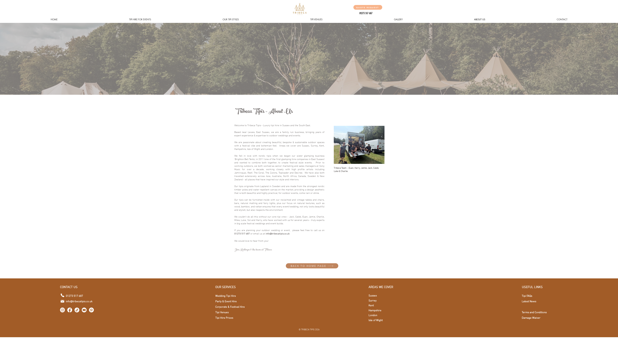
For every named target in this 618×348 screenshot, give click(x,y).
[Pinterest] (91, 310)
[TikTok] (77, 310)
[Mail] (62, 301)
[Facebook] (69, 310)
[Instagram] (62, 310)
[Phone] (62, 295)
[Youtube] (84, 310)
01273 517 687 (242, 233)
